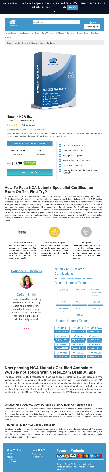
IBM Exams (70, 33)
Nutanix (17, 43)
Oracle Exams (23, 33)
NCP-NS (78, 330)
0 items (96, 22)
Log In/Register (91, 26)
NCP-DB (78, 346)
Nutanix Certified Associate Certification (75, 278)
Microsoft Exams (10, 33)
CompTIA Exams (47, 33)
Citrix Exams (95, 33)
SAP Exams (60, 33)
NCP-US (78, 354)
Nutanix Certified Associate (32, 43)
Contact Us (11, 459)
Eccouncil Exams (82, 33)
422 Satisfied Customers (27, 125)
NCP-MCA (94, 346)
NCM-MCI (62, 346)
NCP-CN (62, 330)
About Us (10, 456)
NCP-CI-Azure (95, 330)
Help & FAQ (11, 462)
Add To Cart (28, 172)
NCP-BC (62, 338)
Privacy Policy (37, 456)
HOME (9, 454)
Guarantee (36, 454)
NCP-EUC (94, 338)
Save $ (30, 162)
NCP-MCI (62, 354)
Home (9, 43)
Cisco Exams (34, 33)
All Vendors (8, 37)
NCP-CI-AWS (94, 354)
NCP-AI (78, 338)
